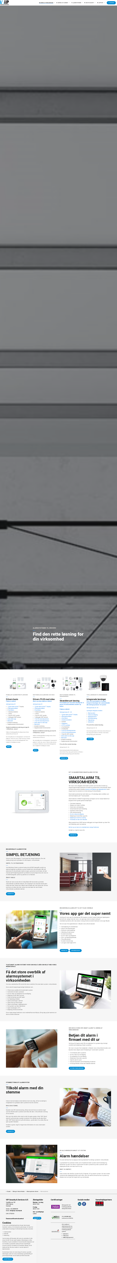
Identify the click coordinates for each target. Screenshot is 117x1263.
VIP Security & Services (4, 2)
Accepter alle (8, 1259)
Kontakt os (73, 834)
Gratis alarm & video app (40, 722)
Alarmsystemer (77, 2)
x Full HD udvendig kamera (68, 730)
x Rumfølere (64, 718)
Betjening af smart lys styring (78, 817)
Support (100, 2)
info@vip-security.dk (16, 1210)
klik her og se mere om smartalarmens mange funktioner (84, 827)
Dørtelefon (91, 722)
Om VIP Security (90, 2)
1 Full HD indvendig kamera (41, 721)
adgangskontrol (102, 789)
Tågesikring (91, 720)
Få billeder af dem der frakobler (78, 819)
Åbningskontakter (13, 708)
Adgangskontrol (92, 716)
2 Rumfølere (37, 710)
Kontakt (112, 2)
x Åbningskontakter (66, 716)
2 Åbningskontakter (39, 708)
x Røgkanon (64, 723)
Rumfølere (11, 710)
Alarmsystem (91, 713)
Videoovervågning (93, 715)
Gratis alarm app (11, 719)
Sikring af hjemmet (63, 2)
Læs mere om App (75, 950)
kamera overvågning (90, 789)
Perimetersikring (92, 718)
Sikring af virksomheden (46, 2)
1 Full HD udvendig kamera (41, 719)
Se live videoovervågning (77, 814)
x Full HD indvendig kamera (68, 732)
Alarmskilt (10, 721)
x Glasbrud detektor (66, 720)
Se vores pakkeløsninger (76, 1068)
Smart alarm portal (13, 706)
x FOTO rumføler (65, 725)
